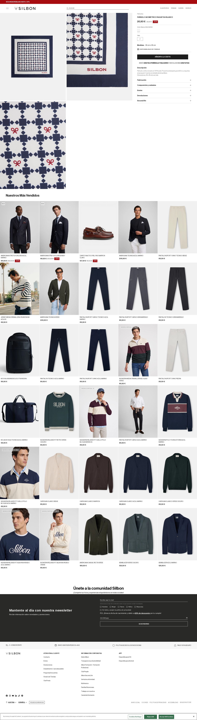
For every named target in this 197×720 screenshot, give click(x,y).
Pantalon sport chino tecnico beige (173, 255)
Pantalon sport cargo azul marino (133, 440)
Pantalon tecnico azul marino (52, 378)
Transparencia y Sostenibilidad (91, 661)
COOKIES (145, 702)
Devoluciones (48, 665)
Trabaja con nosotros (88, 691)
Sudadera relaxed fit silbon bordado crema (54, 564)
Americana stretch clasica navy (52, 255)
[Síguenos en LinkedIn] (16, 695)
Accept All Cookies (166, 716)
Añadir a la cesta (163, 57)
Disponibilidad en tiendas (150, 49)
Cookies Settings (135, 716)
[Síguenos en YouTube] (13, 695)
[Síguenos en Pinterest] (22, 695)
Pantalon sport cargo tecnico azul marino (94, 318)
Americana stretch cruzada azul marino (14, 256)
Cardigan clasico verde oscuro (171, 501)
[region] (98, 716)
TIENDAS (173, 8)
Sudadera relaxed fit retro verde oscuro (53, 441)
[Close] (193, 716)
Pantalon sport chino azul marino (93, 378)
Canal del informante (87, 695)
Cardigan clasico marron (90, 501)
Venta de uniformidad (88, 679)
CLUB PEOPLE (164, 8)
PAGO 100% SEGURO (184, 645)
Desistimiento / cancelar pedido (54, 669)
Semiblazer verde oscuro (129, 562)
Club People (85, 671)
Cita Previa (47, 680)
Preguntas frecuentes (50, 673)
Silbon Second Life (87, 675)
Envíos (46, 661)
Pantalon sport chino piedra (170, 378)
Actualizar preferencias (37, 702)
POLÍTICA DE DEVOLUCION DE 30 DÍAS (128, 645)
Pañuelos (140, 14)
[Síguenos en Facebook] (6, 695)
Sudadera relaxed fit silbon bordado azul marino (15, 564)
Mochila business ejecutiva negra (14, 378)
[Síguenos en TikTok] (19, 695)
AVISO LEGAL (135, 702)
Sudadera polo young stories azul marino (172, 441)
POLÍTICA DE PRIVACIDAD (158, 702)
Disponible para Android (126, 661)
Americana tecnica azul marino (131, 255)
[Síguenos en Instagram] (10, 695)
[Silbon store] (24, 8)
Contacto (47, 657)
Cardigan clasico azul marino (131, 501)
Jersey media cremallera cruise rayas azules (15, 318)
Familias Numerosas (87, 687)
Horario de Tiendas (50, 677)
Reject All (150, 716)
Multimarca (84, 683)
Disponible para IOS (125, 657)
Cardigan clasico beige (49, 501)
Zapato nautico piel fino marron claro (92, 256)
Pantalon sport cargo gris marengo (133, 317)
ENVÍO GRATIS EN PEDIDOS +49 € (69, 645)
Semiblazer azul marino (168, 562)
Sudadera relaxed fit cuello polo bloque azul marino (14, 502)
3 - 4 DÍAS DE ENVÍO (15, 645)
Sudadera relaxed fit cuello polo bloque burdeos (93, 441)
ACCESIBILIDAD (173, 702)
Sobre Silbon (85, 657)
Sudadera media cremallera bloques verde (133, 379)
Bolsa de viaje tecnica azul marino (14, 440)
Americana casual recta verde (91, 562)
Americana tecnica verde (49, 317)
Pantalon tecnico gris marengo (171, 317)
